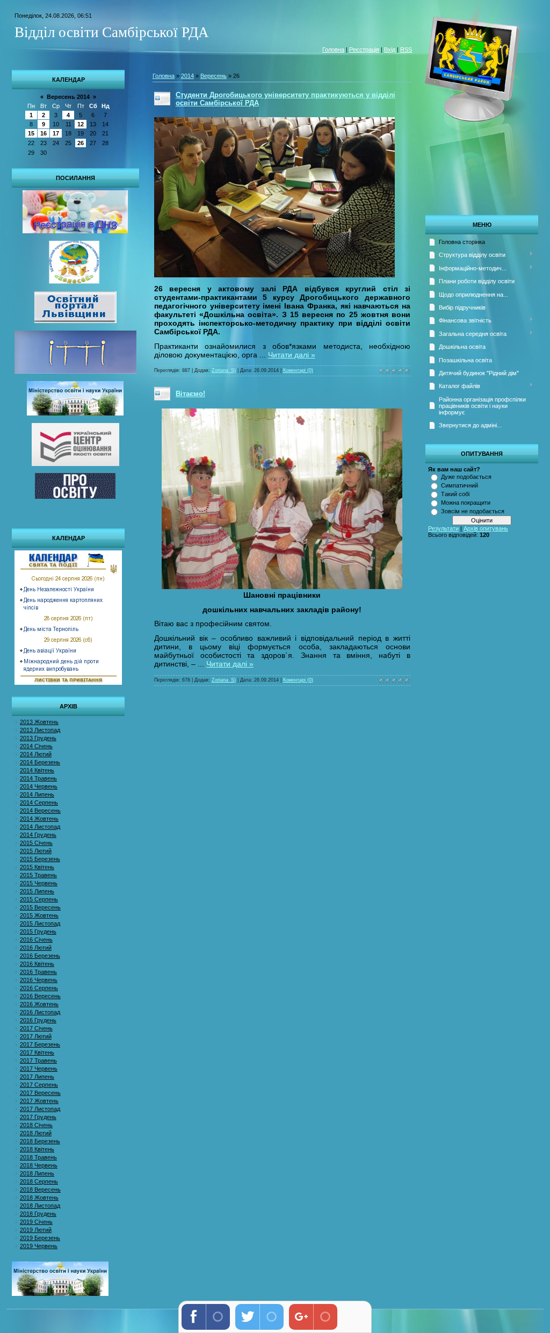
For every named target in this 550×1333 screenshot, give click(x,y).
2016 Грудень (38, 1020)
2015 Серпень (39, 899)
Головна (333, 49)
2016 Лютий (36, 947)
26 (80, 143)
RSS (406, 49)
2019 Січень (36, 1222)
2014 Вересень (40, 810)
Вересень (213, 76)
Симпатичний (459, 485)
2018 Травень (38, 1157)
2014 (187, 76)
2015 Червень (38, 883)
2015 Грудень (38, 931)
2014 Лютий (36, 754)
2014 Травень (38, 778)
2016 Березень (40, 955)
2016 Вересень (40, 996)
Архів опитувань (486, 528)
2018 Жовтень (39, 1197)
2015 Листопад (40, 923)
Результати (443, 528)
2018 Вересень (40, 1189)
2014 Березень (40, 762)
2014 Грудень (38, 835)
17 (56, 133)
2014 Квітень (37, 770)
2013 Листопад (40, 730)
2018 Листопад (40, 1205)
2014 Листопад (40, 826)
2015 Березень (40, 859)
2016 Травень (38, 972)
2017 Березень (40, 1044)
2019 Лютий (36, 1230)
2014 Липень (37, 794)
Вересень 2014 (68, 97)
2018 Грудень (38, 1213)
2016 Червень (38, 980)
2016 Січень (36, 939)
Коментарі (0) (298, 370)
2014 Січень (36, 746)
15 (31, 133)
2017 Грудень (38, 1117)
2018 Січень (36, 1125)
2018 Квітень (37, 1149)
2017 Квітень (37, 1052)
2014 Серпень (39, 802)
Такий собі (455, 494)
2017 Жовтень (39, 1101)
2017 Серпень (39, 1084)
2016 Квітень (37, 964)
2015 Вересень (40, 907)
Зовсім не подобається (472, 511)
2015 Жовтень (39, 915)
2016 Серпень (39, 988)
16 (43, 133)
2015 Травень (38, 875)
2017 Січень (36, 1028)
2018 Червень (38, 1165)
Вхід (389, 49)
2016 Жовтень (39, 1004)
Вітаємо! (190, 394)
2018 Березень (40, 1141)
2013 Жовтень (39, 722)
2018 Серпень (39, 1181)
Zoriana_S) (224, 370)
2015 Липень (37, 891)
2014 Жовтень (39, 818)
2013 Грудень (38, 738)
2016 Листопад (40, 1012)
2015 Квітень (37, 867)
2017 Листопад (40, 1109)
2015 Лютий (36, 851)
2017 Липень (37, 1076)
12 (80, 124)
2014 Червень (38, 786)
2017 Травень (38, 1060)
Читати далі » (291, 354)
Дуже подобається (466, 477)
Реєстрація (364, 49)
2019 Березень (40, 1238)
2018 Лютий (36, 1133)
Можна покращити (465, 502)
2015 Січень (36, 843)
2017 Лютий (36, 1036)
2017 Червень (38, 1068)
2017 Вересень (40, 1093)
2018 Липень (37, 1173)
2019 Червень (38, 1246)
